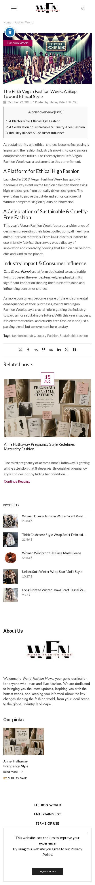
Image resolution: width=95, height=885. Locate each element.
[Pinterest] (43, 349)
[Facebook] (28, 349)
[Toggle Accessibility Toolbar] (10, 32)
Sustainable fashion (74, 336)
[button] (7, 425)
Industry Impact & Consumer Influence (35, 133)
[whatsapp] (66, 349)
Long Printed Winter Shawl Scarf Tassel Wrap (54, 590)
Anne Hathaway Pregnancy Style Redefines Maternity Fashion (39, 446)
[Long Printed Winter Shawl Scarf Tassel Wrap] (10, 595)
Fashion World (24, 22)
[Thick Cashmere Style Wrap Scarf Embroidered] (10, 539)
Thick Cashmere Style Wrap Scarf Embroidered (54, 535)
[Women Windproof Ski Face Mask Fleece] (10, 558)
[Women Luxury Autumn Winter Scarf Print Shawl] (10, 521)
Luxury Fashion (47, 336)
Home (7, 22)
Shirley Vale (57, 102)
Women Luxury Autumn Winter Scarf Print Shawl (54, 516)
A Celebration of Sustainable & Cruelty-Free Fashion (45, 127)
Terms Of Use (47, 823)
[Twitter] (21, 349)
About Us (13, 631)
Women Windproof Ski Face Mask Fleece (51, 553)
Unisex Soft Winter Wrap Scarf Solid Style (52, 572)
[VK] (36, 349)
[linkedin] (59, 349)
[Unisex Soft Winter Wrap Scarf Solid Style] (10, 576)
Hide (58, 112)
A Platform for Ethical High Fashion (33, 121)
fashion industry (23, 336)
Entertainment (47, 814)
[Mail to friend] (51, 349)
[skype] (73, 349)
